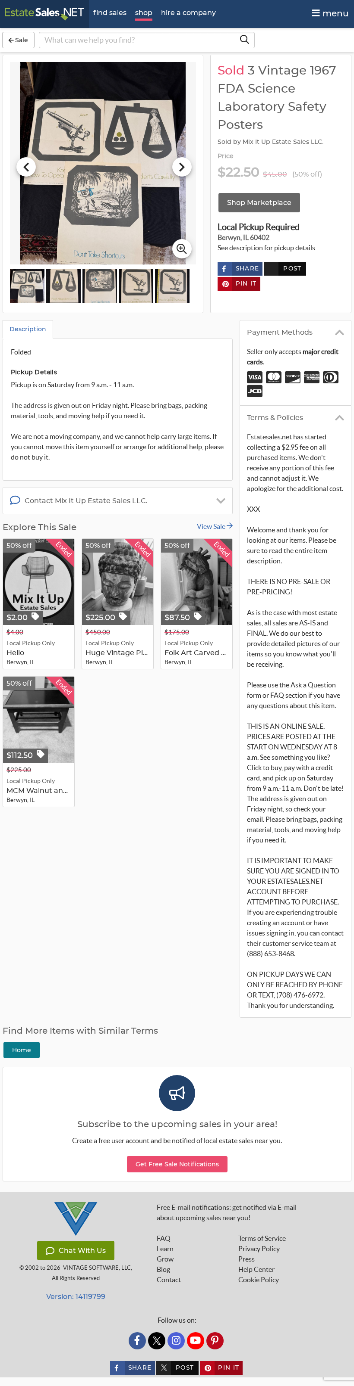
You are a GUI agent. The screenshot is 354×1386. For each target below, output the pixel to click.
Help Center (256, 1269)
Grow (165, 1259)
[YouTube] (195, 1340)
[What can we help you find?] (244, 40)
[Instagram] (176, 1340)
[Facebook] (137, 1340)
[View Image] (27, 286)
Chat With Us (82, 1250)
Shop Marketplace (259, 203)
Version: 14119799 (75, 1297)
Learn (165, 1248)
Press (246, 1259)
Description (27, 329)
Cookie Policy (258, 1279)
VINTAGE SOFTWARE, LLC (97, 1268)
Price (226, 156)
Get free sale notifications (177, 1164)
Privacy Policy (259, 1248)
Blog (163, 1269)
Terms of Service (262, 1238)
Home (21, 1050)
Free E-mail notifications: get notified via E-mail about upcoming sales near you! (227, 1212)
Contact (169, 1279)
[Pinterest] (215, 1340)
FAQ (164, 1238)
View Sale (212, 526)
